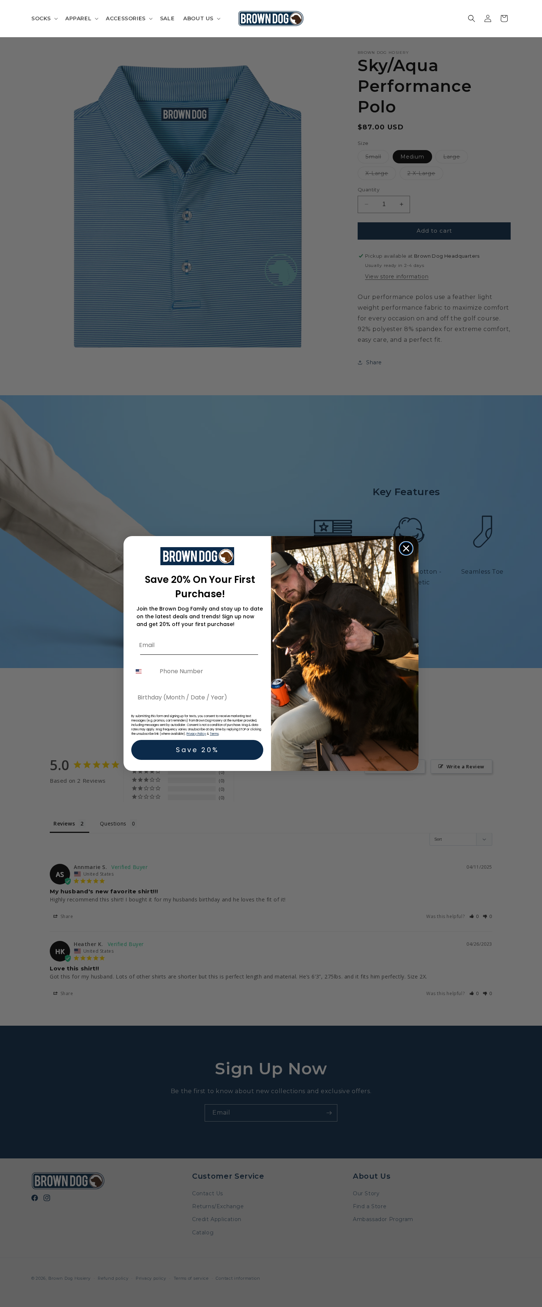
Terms (214, 734)
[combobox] (144, 671)
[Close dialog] (406, 548)
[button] (44, 18)
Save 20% (197, 749)
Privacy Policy (196, 734)
